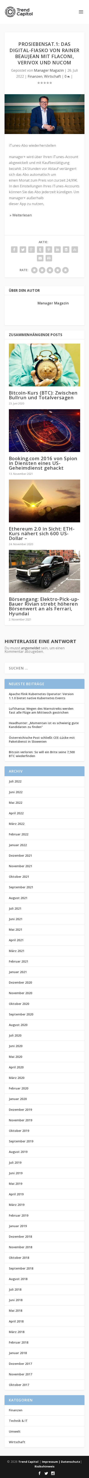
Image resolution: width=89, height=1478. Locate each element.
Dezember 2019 (20, 1110)
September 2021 (21, 887)
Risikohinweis (44, 1466)
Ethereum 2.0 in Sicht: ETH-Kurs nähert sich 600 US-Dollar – (42, 533)
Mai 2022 (15, 803)
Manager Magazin (49, 70)
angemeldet (30, 648)
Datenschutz (70, 1462)
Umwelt (15, 1431)
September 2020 (21, 1014)
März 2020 (16, 1078)
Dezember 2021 (20, 855)
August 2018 (18, 1279)
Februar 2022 (18, 834)
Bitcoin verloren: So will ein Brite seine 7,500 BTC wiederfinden (42, 754)
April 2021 (16, 940)
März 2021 (16, 951)
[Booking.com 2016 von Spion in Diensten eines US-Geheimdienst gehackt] (44, 430)
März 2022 (16, 824)
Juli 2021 (15, 908)
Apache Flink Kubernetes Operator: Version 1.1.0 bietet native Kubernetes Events (41, 696)
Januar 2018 (18, 1353)
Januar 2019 (18, 1226)
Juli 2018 (15, 1289)
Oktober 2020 (19, 1004)
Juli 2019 (15, 1162)
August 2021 (18, 898)
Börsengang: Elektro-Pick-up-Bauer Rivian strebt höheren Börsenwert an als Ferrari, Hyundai (44, 606)
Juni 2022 (15, 792)
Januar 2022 (18, 845)
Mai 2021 (15, 929)
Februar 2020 (18, 1088)
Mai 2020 (15, 1057)
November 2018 (20, 1247)
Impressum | (51, 1462)
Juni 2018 (15, 1300)
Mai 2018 (15, 1310)
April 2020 (16, 1067)
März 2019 (16, 1205)
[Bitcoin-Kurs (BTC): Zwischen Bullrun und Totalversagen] (44, 365)
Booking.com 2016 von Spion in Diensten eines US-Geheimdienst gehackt (43, 463)
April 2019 (16, 1194)
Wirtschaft (52, 76)
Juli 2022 (15, 781)
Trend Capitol (28, 1462)
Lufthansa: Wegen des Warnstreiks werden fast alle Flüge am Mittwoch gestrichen (41, 710)
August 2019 (18, 1152)
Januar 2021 (18, 972)
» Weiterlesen (20, 215)
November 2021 (20, 866)
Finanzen (35, 76)
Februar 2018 (18, 1342)
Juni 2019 (15, 1173)
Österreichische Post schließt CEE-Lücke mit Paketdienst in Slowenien (42, 740)
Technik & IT (18, 1421)
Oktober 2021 (19, 877)
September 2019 (21, 1141)
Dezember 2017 (20, 1364)
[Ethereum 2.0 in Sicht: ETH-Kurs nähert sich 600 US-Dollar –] (44, 501)
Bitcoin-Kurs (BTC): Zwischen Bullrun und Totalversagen (43, 395)
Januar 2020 (18, 1099)
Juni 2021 (15, 919)
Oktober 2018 (19, 1258)
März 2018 (16, 1332)
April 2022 (16, 813)
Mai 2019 (15, 1184)
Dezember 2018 (20, 1236)
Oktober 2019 (19, 1131)
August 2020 (18, 1025)
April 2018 (16, 1321)
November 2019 (20, 1120)
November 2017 (20, 1374)
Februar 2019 (18, 1215)
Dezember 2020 (20, 982)
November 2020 (20, 993)
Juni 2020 (15, 1046)
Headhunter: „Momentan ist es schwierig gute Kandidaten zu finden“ (44, 725)
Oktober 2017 (19, 1385)
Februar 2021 (18, 961)
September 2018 (21, 1268)
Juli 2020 (15, 1035)
